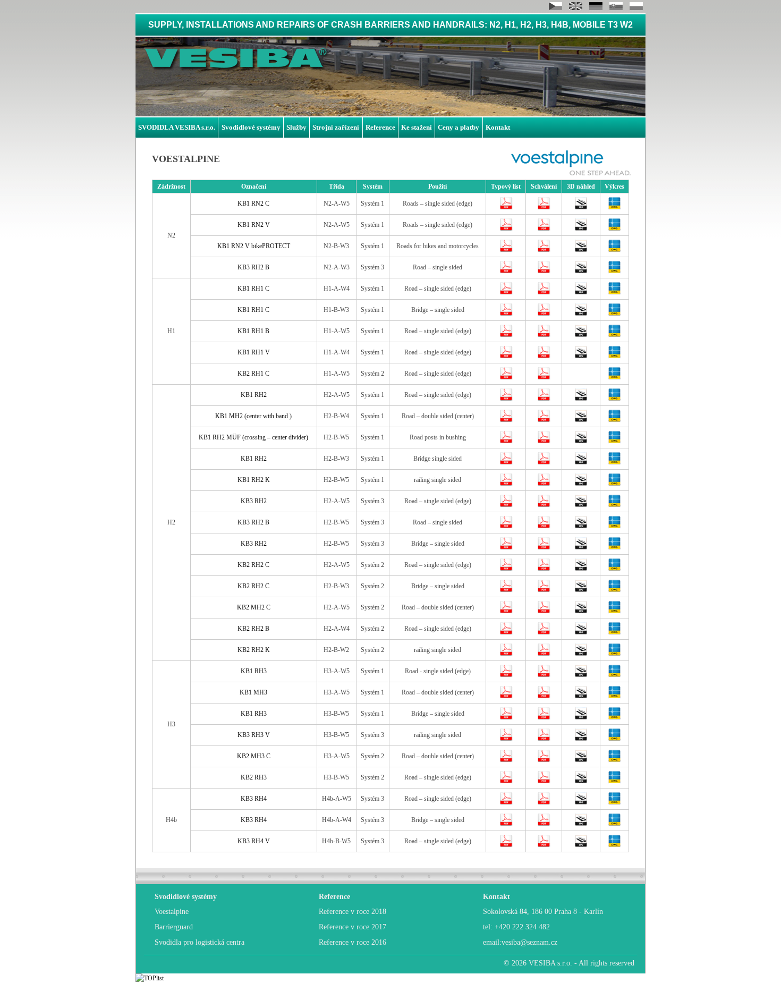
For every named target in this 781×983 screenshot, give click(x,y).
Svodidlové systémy (251, 127)
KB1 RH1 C (253, 288)
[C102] (506, 463)
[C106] (506, 484)
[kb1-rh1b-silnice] (581, 335)
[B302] (506, 739)
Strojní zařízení (335, 127)
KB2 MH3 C (253, 756)
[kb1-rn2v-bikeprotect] (581, 250)
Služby (296, 127)
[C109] (506, 441)
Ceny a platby (458, 127)
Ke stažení (416, 127)
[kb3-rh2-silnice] (581, 505)
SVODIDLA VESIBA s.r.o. (176, 127)
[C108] (506, 420)
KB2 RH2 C (253, 565)
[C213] (506, 654)
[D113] (506, 356)
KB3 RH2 (254, 501)
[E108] (506, 229)
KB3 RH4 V (253, 841)
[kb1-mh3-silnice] (581, 696)
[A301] (506, 803)
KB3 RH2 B (253, 267)
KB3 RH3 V (253, 735)
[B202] (506, 781)
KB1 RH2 (254, 395)
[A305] (506, 845)
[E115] (506, 250)
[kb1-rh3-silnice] (581, 675)
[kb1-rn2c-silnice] (581, 207)
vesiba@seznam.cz (529, 942)
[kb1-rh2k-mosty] (581, 484)
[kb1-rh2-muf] (581, 441)
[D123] (506, 314)
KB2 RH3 (254, 777)
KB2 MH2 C (253, 607)
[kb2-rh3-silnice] (581, 781)
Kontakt (498, 127)
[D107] (506, 335)
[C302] (506, 548)
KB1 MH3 (253, 692)
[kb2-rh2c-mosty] (581, 590)
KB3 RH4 (254, 798)
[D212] (506, 378)
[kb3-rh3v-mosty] (581, 739)
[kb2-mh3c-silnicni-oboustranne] (581, 760)
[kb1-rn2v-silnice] (581, 229)
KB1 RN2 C (253, 203)
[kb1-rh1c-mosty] (581, 314)
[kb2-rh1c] (614, 378)
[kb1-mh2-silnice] (581, 420)
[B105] (506, 718)
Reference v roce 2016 (352, 942)
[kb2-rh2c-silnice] (581, 569)
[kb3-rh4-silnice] (581, 803)
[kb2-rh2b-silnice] (581, 633)
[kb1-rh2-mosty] (581, 463)
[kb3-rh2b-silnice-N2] (581, 271)
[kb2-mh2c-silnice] (581, 611)
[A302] (506, 824)
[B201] (506, 760)
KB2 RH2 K (253, 650)
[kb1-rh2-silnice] (581, 399)
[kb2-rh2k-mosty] (581, 654)
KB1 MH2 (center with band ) (253, 416)
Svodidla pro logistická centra (199, 942)
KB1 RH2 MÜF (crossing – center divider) (253, 437)
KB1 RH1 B (253, 331)
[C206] (506, 569)
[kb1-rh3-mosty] (581, 718)
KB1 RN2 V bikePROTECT (253, 246)
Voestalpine (172, 912)
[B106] (506, 675)
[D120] (506, 292)
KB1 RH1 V (253, 352)
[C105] (506, 399)
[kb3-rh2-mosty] (581, 548)
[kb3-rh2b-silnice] (581, 526)
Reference (380, 127)
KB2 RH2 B (253, 628)
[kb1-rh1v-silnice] (581, 356)
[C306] (506, 271)
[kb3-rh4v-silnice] (581, 845)
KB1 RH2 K (253, 480)
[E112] (506, 207)
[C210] (506, 590)
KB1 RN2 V (253, 224)
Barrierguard (174, 927)
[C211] (506, 633)
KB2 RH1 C (253, 373)
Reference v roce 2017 (352, 927)
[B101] (506, 696)
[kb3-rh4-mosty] (581, 824)
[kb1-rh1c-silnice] (581, 292)
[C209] (506, 611)
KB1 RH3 (254, 671)
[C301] (506, 505)
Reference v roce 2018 (352, 912)
